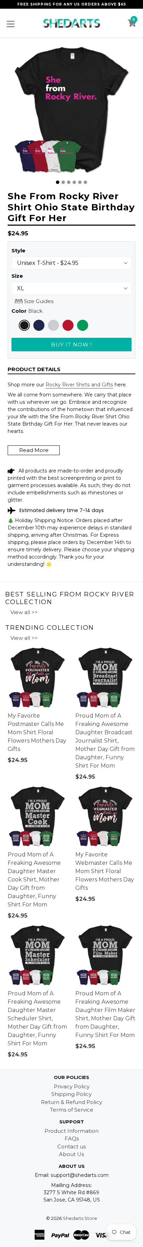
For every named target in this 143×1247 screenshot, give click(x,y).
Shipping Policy (71, 1094)
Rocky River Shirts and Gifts (79, 385)
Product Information (71, 1131)
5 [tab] (80, 182)
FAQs (72, 1138)
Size (17, 276)
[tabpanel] (71, 111)
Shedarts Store (80, 1218)
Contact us (71, 1146)
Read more (34, 450)
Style (18, 250)
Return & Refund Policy (71, 1102)
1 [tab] (57, 182)
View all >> (24, 612)
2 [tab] (63, 182)
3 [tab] (68, 182)
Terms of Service (71, 1109)
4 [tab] (74, 182)
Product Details (34, 369)
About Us (71, 1154)
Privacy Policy (72, 1086)
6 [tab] (85, 182)
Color (27, 311)
